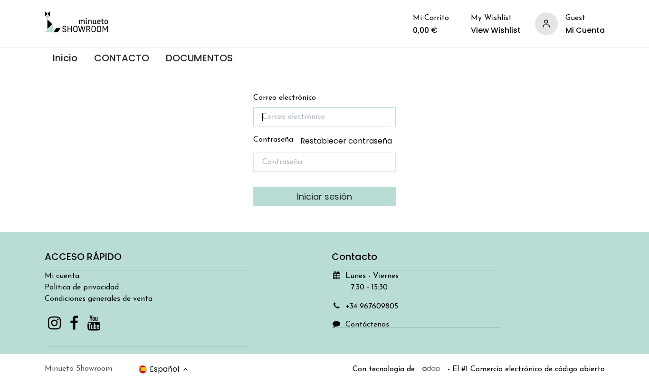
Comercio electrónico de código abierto (537, 369)
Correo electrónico (284, 98)
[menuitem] (65, 58)
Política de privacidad (82, 287)
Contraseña (322, 140)
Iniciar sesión (324, 196)
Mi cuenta (62, 276)
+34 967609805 (371, 306)
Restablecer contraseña (346, 140)
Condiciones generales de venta (99, 299)
